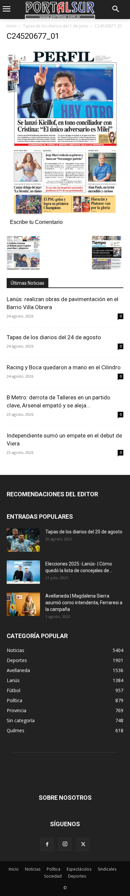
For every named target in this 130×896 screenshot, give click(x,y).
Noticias (32, 869)
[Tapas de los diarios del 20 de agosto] (23, 540)
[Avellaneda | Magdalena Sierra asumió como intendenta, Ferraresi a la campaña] (23, 604)
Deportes (77, 876)
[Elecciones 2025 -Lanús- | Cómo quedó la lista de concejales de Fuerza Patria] (23, 572)
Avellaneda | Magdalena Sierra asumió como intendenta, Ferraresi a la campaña (83, 602)
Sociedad (53, 876)
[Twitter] (83, 844)
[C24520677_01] (65, 215)
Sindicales (107, 869)
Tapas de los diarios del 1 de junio (55, 26)
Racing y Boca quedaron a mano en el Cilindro (64, 367)
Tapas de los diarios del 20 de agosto (83, 531)
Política (53, 869)
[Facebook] (47, 844)
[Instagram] (65, 844)
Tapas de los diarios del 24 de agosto (54, 337)
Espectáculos (79, 869)
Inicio (12, 26)
